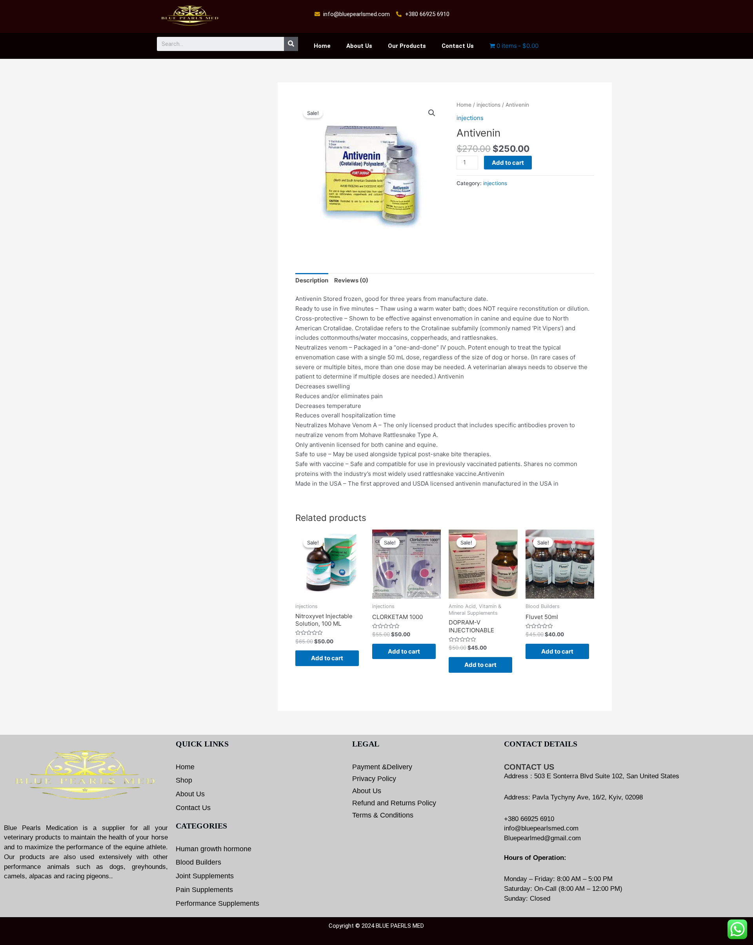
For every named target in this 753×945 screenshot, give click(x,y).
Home (322, 45)
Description (311, 280)
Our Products (407, 45)
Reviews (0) (351, 280)
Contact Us (458, 45)
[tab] (311, 281)
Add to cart (508, 162)
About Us (359, 45)
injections (488, 105)
